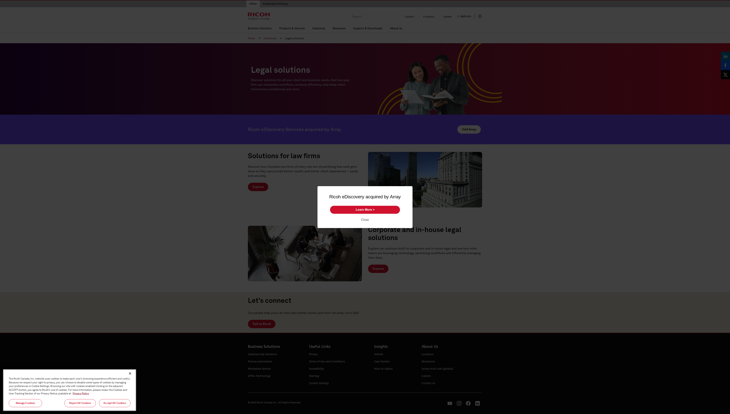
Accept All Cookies (114, 403)
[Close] (130, 373)
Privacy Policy (81, 393)
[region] (69, 390)
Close (365, 219)
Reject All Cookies (80, 403)
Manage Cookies (25, 403)
